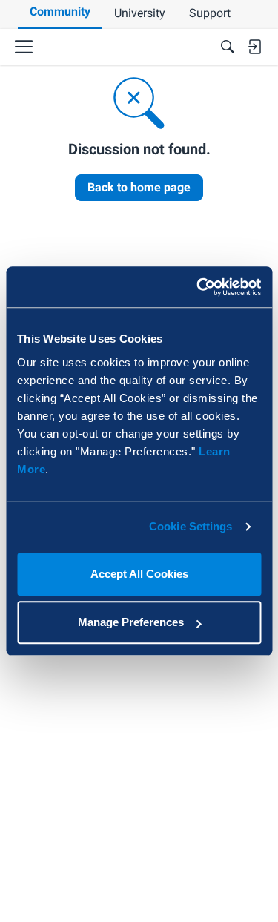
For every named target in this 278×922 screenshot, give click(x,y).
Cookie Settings (191, 526)
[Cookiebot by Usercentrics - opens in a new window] (198, 287)
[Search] (227, 47)
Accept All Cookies (139, 573)
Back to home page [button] (139, 187)
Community (60, 11)
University (139, 13)
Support (210, 13)
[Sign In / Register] (254, 47)
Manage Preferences (131, 622)
